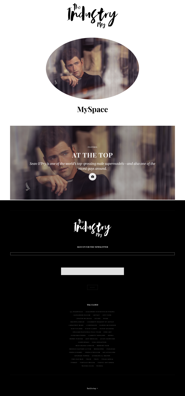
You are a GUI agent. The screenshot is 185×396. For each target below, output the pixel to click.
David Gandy (91, 328)
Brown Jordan (77, 322)
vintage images (87, 362)
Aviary (98, 318)
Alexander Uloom (81, 315)
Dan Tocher (77, 328)
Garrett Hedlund (96, 335)
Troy (96, 359)
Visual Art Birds (106, 362)
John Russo (83, 342)
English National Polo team (87, 332)
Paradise (111, 349)
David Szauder (107, 328)
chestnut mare (76, 325)
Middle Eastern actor (80, 349)
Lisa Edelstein (99, 342)
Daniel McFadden (108, 325)
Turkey (74, 362)
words (100, 366)
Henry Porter (76, 339)
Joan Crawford (107, 339)
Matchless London (85, 345)
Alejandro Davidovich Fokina (100, 312)
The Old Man (77, 359)
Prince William (92, 352)
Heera (111, 335)
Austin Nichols (84, 318)
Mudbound (99, 349)
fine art (108, 332)
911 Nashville (76, 312)
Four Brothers (78, 335)
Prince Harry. (76, 352)
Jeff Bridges (92, 339)
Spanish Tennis (82, 356)
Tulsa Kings (107, 359)
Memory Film (103, 345)
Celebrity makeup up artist (100, 322)
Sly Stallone (109, 352)
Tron (88, 359)
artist (96, 315)
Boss (105, 318)
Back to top (91, 388)
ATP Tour (107, 315)
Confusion (91, 325)
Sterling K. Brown (101, 356)
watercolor (88, 366)
